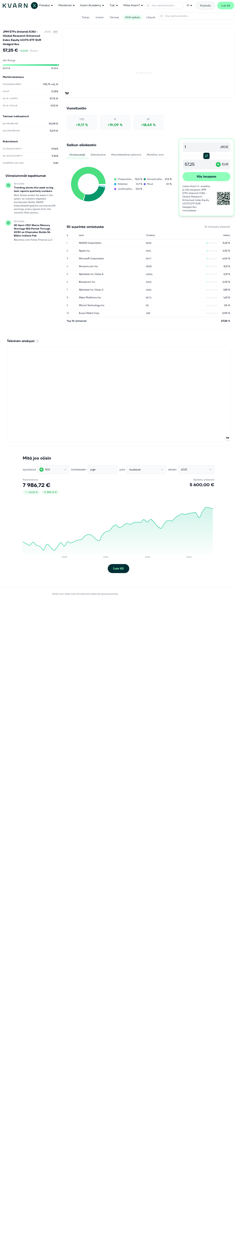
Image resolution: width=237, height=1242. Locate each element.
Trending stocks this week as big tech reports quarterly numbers (33, 189)
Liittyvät (150, 17)
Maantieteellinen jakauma (126, 154)
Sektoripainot (98, 154)
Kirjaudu (205, 5)
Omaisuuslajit (77, 154)
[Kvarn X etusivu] (20, 5)
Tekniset (114, 17)
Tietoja (85, 17)
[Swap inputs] (206, 156)
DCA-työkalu (132, 17)
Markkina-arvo (155, 154)
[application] (88, 184)
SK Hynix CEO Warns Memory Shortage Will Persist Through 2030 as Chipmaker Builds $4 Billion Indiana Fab (32, 230)
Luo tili (225, 5)
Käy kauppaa (206, 176)
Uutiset (100, 17)
